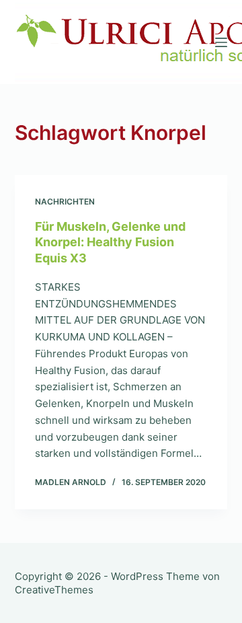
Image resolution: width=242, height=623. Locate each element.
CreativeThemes (54, 589)
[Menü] (221, 42)
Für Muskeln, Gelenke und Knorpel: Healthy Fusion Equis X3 (110, 242)
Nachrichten (65, 201)
